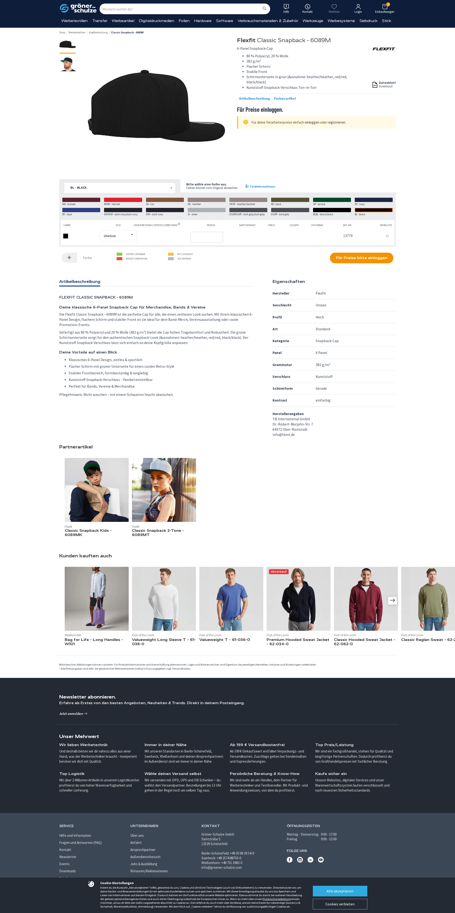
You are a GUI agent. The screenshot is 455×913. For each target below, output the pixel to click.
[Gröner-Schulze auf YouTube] (321, 861)
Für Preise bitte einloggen (361, 257)
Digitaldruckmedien (156, 20)
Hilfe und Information (75, 835)
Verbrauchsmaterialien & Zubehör (268, 20)
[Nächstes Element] (392, 601)
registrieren (336, 122)
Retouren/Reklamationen (149, 871)
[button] (119, 188)
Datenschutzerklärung (277, 899)
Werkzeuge (313, 20)
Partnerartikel (285, 98)
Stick (386, 20)
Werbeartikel (123, 20)
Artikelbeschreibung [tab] (79, 281)
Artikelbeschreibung (254, 98)
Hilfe (286, 12)
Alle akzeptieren (340, 891)
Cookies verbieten (340, 904)
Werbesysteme (341, 20)
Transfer (99, 20)
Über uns (137, 835)
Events (64, 864)
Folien (184, 20)
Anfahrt (136, 842)
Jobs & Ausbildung (143, 864)
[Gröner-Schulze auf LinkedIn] (310, 861)
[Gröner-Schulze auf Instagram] (300, 861)
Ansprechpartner (142, 849)
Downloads (67, 871)
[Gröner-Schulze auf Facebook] (289, 861)
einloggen (312, 122)
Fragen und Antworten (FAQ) (80, 842)
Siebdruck (368, 20)
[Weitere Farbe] (69, 258)
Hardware (203, 20)
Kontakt (65, 849)
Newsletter (67, 857)
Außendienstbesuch (145, 857)
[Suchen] (264, 9)
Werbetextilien (74, 20)
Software (224, 20)
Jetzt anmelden (71, 713)
